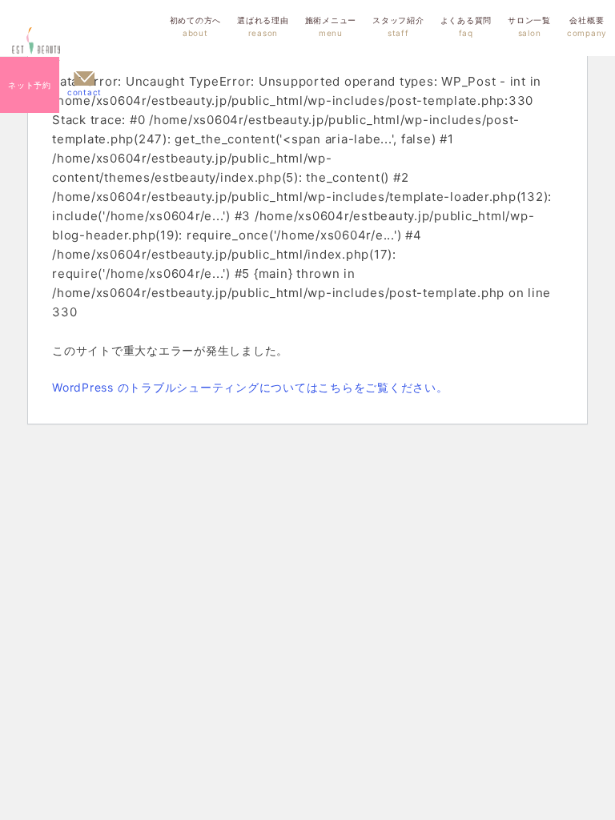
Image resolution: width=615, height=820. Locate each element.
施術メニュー (331, 26)
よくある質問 (466, 26)
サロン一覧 (529, 26)
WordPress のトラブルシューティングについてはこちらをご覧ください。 (250, 387)
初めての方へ (196, 26)
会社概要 (587, 26)
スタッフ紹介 (398, 26)
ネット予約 (29, 85)
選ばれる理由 (263, 26)
